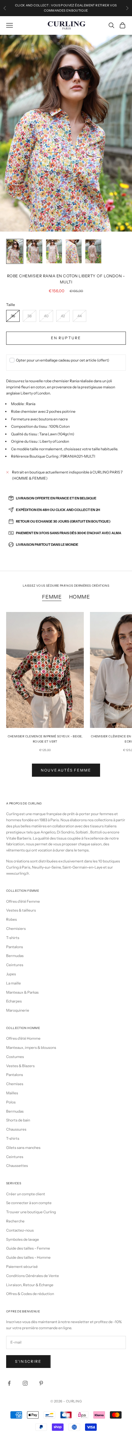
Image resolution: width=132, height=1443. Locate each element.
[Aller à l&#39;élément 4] (73, 251)
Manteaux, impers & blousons (31, 1047)
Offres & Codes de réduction (30, 1293)
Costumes (15, 1056)
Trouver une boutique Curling (31, 1212)
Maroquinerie (17, 1010)
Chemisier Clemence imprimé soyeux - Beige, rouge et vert (45, 739)
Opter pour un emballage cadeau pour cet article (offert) (62, 360)
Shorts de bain (18, 1120)
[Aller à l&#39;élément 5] (93, 251)
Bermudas (15, 955)
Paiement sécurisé (22, 1266)
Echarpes (14, 1001)
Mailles (12, 1093)
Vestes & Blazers (20, 1065)
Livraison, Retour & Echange (29, 1285)
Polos (11, 1102)
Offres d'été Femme (23, 901)
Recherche (15, 1221)
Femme (51, 597)
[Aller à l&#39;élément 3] (54, 251)
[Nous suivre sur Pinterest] (41, 1383)
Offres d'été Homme (23, 1038)
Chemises (14, 1083)
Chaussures (16, 1129)
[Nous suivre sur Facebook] (9, 1383)
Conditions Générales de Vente (32, 1275)
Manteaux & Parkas (22, 992)
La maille (13, 983)
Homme (79, 597)
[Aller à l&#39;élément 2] (34, 251)
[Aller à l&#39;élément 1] (14, 251)
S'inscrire (28, 1361)
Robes (11, 919)
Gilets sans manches (23, 1147)
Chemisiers (16, 928)
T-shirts (12, 937)
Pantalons (14, 947)
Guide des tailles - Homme (28, 1257)
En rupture (66, 338)
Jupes (11, 974)
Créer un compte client (25, 1194)
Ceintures (14, 965)
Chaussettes (17, 1165)
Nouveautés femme (66, 770)
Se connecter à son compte (29, 1202)
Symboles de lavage (22, 1239)
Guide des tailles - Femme (28, 1248)
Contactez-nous (20, 1230)
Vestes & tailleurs (21, 910)
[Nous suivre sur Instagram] (25, 1383)
